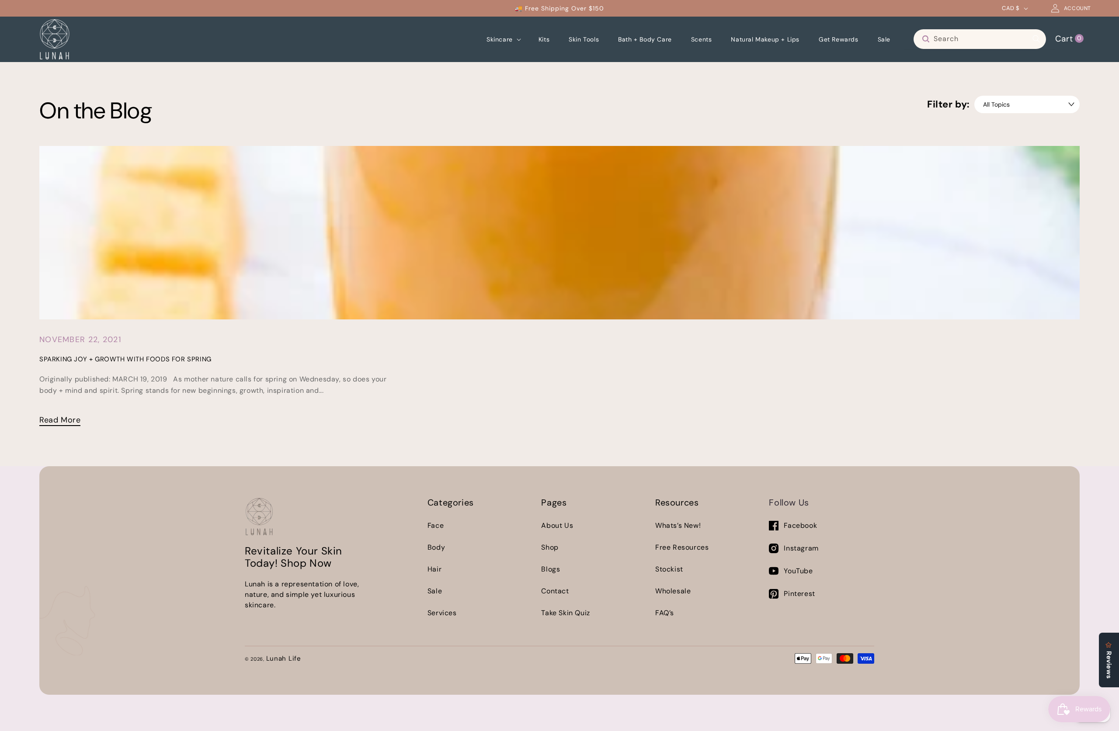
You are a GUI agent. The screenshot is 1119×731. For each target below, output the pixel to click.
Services (442, 612)
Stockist (669, 569)
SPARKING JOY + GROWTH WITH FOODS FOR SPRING (125, 359)
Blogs (550, 569)
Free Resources (682, 547)
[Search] (1036, 39)
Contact (555, 591)
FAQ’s (664, 612)
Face (435, 525)
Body (436, 547)
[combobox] (980, 39)
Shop (549, 547)
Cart (1068, 38)
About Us (557, 525)
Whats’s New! (678, 525)
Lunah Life (283, 658)
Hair (434, 569)
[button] (503, 39)
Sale (434, 591)
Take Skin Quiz (565, 612)
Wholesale (673, 591)
